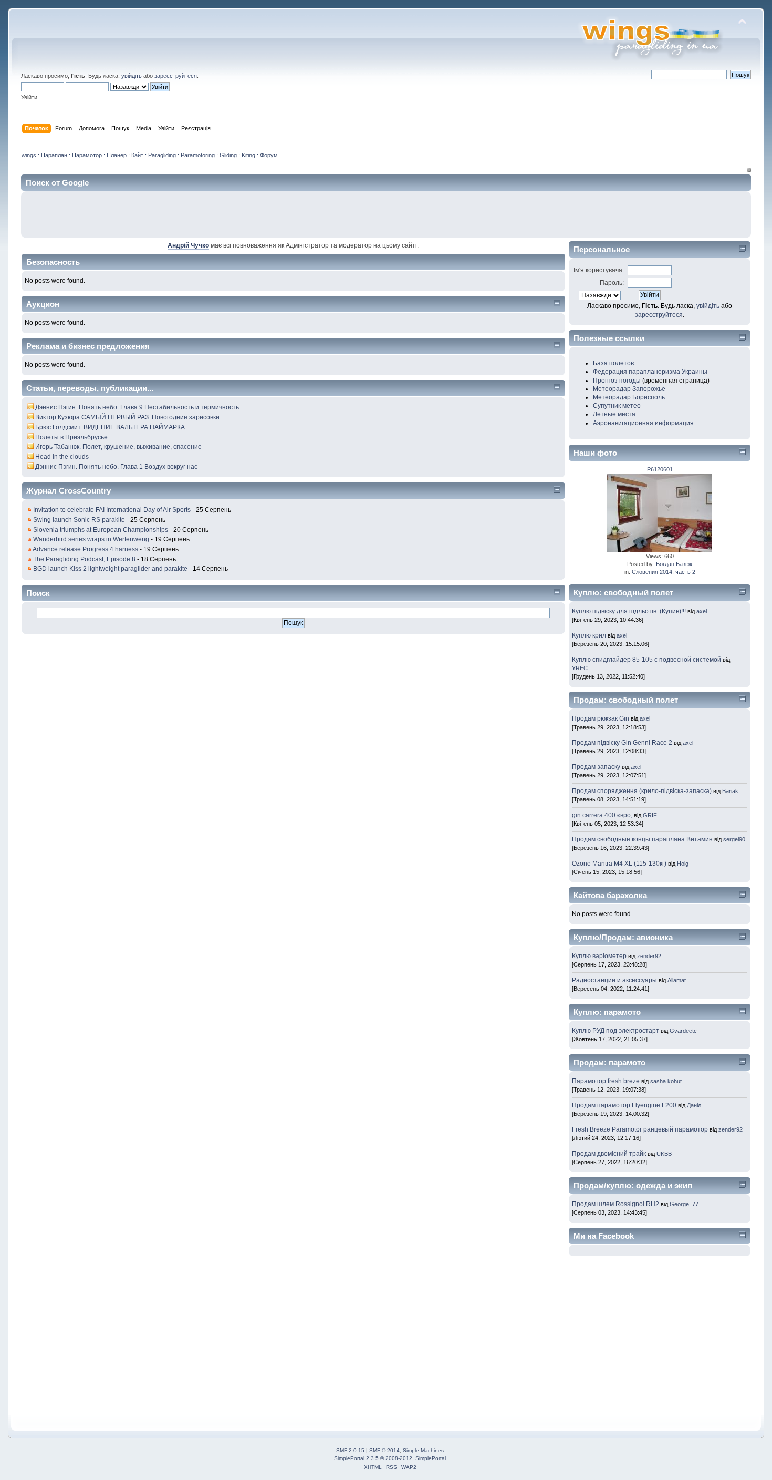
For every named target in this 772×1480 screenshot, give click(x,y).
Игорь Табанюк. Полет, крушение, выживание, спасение (118, 446)
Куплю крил (589, 635)
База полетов (613, 363)
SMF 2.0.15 (350, 1450)
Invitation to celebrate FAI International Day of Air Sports (112, 509)
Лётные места (614, 414)
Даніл (694, 1105)
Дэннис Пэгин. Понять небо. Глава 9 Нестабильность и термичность (137, 407)
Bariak (730, 791)
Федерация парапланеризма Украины (650, 371)
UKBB (664, 1153)
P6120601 (660, 469)
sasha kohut (666, 1081)
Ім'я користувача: (598, 270)
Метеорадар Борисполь (629, 397)
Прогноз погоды (617, 380)
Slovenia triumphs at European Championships (100, 529)
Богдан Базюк (674, 564)
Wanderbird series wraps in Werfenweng (91, 539)
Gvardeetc (683, 1030)
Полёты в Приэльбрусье (71, 437)
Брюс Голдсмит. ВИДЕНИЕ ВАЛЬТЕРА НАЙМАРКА (110, 427)
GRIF (650, 815)
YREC (580, 668)
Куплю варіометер (599, 956)
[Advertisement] (623, 214)
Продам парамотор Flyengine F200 (624, 1105)
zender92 (649, 956)
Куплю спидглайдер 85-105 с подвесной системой (646, 659)
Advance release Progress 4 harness (85, 549)
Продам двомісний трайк (609, 1153)
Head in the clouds (62, 456)
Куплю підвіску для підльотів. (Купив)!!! (629, 611)
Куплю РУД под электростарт (615, 1030)
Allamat (676, 980)
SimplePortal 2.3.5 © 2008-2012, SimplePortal (390, 1458)
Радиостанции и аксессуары (614, 980)
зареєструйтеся (175, 76)
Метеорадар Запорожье (629, 389)
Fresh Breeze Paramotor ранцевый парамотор (640, 1129)
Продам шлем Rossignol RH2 (615, 1204)
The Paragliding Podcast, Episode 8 (84, 559)
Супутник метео (617, 405)
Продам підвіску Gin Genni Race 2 (622, 742)
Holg (682, 863)
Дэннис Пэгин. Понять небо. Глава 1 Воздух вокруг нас (116, 466)
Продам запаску (596, 766)
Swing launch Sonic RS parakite (79, 519)
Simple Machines (423, 1450)
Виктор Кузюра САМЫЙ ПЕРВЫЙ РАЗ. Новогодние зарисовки (127, 417)
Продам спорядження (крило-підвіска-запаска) (642, 791)
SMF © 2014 (384, 1450)
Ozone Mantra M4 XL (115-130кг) (620, 863)
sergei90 (734, 839)
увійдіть (131, 76)
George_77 (684, 1204)
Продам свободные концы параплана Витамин (642, 839)
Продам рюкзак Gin (600, 718)
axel (701, 611)
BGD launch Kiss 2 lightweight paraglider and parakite (110, 568)
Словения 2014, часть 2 (663, 572)
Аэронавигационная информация (643, 423)
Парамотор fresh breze (606, 1081)
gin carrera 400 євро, (602, 815)
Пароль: (612, 282)
